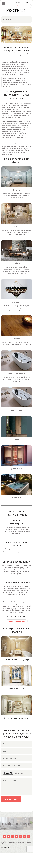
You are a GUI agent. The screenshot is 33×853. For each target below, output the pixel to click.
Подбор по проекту (16, 823)
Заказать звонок (23, 6)
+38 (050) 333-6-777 (22, 3)
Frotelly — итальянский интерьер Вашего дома (15, 842)
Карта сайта (5, 847)
